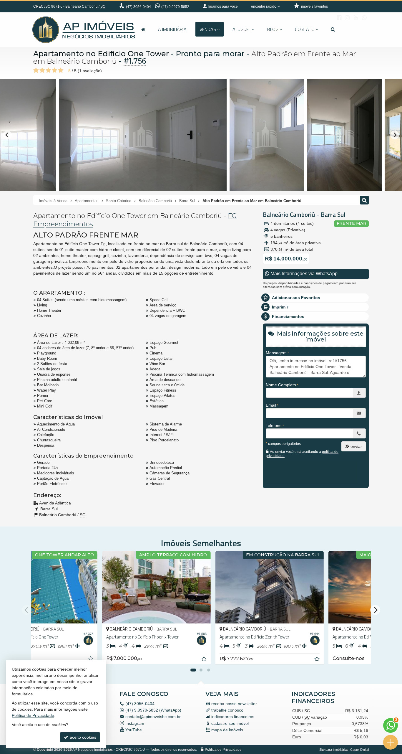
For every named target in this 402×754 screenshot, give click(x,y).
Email (271, 405)
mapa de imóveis (227, 729)
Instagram (134, 723)
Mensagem (276, 352)
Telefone (274, 425)
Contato (305, 29)
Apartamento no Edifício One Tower (101, 53)
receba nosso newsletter (234, 703)
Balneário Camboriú (289, 214)
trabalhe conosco (227, 710)
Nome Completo (281, 384)
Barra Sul (333, 214)
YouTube (133, 729)
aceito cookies (82, 737)
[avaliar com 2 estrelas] (42, 70)
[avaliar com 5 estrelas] (61, 70)
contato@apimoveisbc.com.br (153, 716)
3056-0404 (138, 7)
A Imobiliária (172, 29)
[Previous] (7, 135)
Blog (272, 29)
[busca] (333, 29)
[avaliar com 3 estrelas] (48, 70)
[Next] (394, 135)
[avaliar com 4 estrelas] (54, 70)
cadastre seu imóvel (230, 723)
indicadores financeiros (232, 716)
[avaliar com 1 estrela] (36, 70)
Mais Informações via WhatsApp (303, 273)
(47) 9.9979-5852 (175, 7)
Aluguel (241, 29)
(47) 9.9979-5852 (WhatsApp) (153, 710)
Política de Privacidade (223, 750)
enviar (356, 446)
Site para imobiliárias (333, 749)
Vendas (208, 29)
